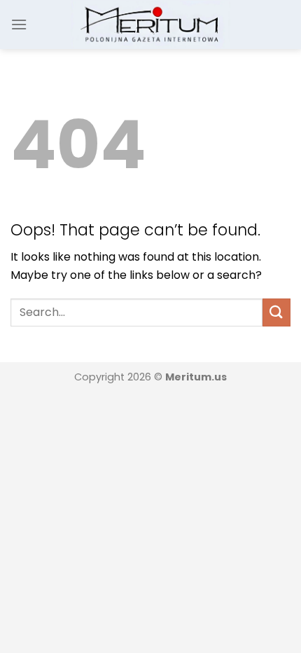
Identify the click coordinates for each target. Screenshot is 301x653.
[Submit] (276, 312)
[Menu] (18, 24)
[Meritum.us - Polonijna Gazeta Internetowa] (151, 24)
